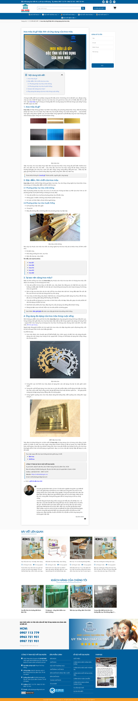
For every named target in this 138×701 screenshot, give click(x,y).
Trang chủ (24, 21)
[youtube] (110, 2)
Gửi (102, 65)
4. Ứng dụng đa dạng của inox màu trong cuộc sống (43, 91)
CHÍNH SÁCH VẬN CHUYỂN (82, 678)
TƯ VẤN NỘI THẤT (99, 8)
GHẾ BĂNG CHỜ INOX (57, 669)
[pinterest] (114, 2)
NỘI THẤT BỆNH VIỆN (69, 18)
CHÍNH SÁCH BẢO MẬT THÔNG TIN (83, 668)
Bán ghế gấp (37, 311)
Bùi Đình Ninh (80, 516)
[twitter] (103, 2)
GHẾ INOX (53, 662)
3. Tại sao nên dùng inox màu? (36, 89)
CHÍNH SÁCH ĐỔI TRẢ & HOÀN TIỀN (83, 674)
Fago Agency (91, 699)
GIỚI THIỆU (77, 658)
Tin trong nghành (39, 564)
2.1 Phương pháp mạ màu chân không (40, 84)
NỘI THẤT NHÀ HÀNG (69, 14)
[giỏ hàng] (114, 8)
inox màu (32, 102)
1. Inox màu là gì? (32, 78)
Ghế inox (31, 459)
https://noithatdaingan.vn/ (39, 474)
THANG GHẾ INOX (55, 680)
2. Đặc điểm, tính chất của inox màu (38, 81)
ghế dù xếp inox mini (35, 481)
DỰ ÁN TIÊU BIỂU (78, 691)
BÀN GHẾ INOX (54, 676)
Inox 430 (31, 273)
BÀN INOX (53, 658)
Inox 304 (31, 265)
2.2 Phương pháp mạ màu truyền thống (40, 86)
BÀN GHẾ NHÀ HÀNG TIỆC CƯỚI (60, 673)
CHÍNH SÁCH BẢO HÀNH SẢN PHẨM (82, 663)
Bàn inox (31, 456)
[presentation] (22, 599)
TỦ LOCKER (53, 683)
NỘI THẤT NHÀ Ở (102, 14)
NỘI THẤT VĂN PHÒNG (86, 14)
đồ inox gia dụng (32, 325)
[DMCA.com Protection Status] (27, 693)
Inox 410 (31, 270)
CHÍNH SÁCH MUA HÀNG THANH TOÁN (81, 683)
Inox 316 (31, 268)
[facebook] (107, 2)
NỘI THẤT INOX (35, 14)
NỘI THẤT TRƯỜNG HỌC (51, 14)
